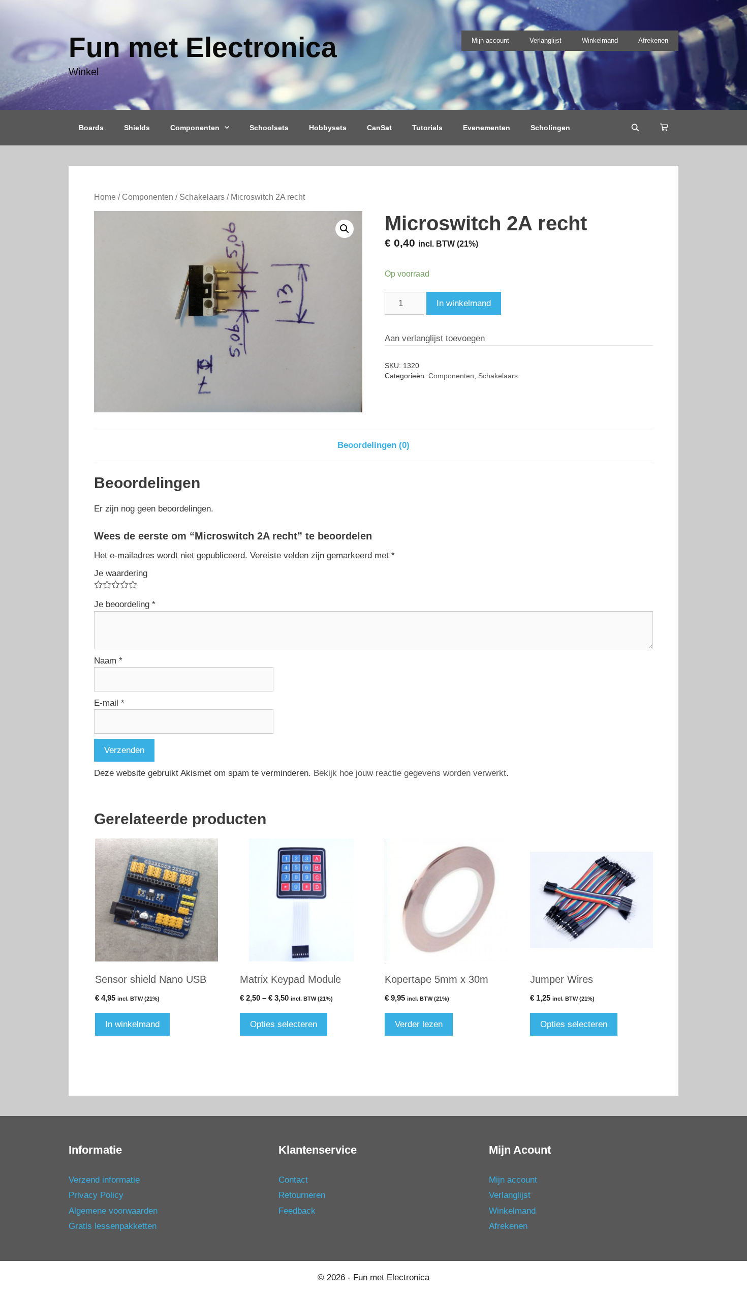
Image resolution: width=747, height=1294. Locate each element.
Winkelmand (600, 40)
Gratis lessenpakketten (113, 1226)
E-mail (109, 703)
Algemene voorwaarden (113, 1211)
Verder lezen (419, 1024)
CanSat (379, 128)
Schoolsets (269, 128)
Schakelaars (202, 197)
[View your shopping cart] (664, 127)
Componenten (195, 128)
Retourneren (301, 1195)
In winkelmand (464, 303)
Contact (293, 1180)
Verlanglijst (546, 40)
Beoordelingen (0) (373, 445)
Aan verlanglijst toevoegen (435, 338)
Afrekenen (653, 40)
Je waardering (120, 573)
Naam (108, 661)
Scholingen (550, 128)
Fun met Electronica (203, 47)
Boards (91, 128)
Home (105, 197)
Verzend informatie (104, 1180)
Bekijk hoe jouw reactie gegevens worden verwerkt (410, 773)
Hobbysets (328, 128)
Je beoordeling (124, 604)
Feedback (297, 1211)
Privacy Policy (96, 1195)
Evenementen (486, 128)
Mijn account (490, 40)
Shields (137, 128)
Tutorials (427, 128)
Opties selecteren (283, 1024)
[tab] (373, 445)
